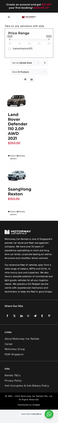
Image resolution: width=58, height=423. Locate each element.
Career (9, 287)
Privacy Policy (13, 324)
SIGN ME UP (41, 7)
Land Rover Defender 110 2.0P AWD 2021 (17, 126)
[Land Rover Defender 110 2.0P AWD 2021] (16, 100)
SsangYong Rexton (45, 116)
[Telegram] (35, 259)
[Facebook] (7, 259)
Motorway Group (15, 292)
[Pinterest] (49, 259)
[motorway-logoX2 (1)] (29, 17)
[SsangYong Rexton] (42, 100)
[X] (14, 259)
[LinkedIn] (21, 259)
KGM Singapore (14, 297)
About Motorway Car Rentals (22, 282)
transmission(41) (22, 48)
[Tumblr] (42, 259)
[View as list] (32, 79)
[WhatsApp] (28, 259)
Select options (13, 156)
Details (21, 155)
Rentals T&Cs (12, 319)
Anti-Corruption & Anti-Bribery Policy (27, 329)
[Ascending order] (45, 63)
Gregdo (36, 348)
